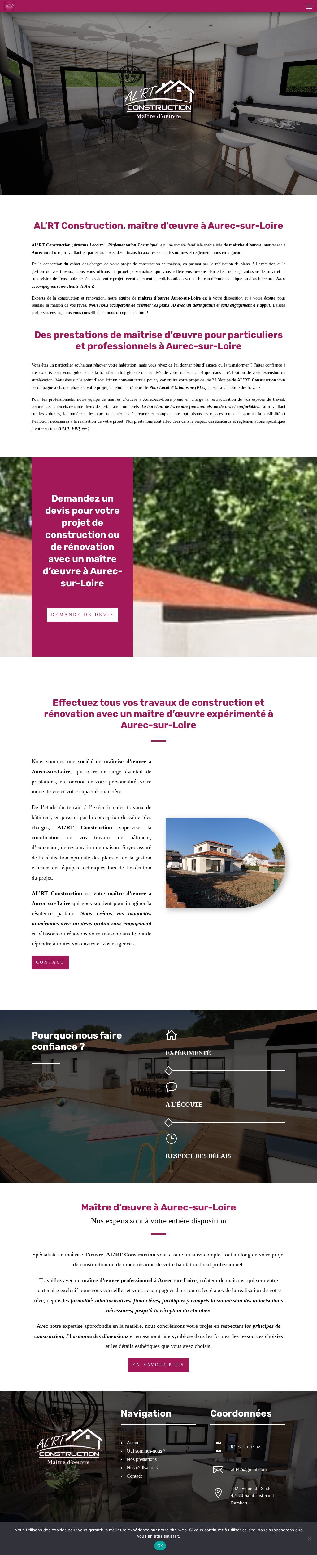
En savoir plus (158, 1365)
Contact (50, 962)
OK (160, 1545)
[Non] (309, 1538)
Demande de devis (82, 614)
